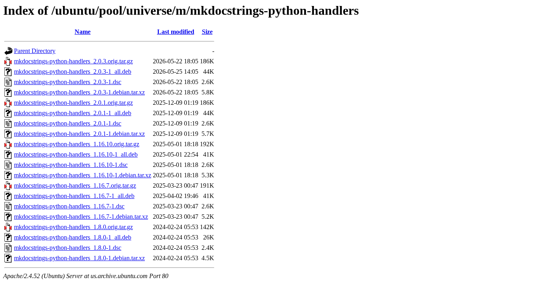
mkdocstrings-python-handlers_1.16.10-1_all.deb (76, 154)
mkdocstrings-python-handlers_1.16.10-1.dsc (71, 164)
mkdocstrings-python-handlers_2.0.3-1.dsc (67, 81)
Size (207, 31)
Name (83, 31)
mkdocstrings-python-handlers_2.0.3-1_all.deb (72, 71)
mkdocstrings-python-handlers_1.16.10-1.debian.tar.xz (82, 175)
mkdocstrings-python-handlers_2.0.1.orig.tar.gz (73, 102)
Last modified (175, 31)
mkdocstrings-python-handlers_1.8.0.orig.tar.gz (73, 227)
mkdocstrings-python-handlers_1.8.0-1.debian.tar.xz (79, 258)
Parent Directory (34, 50)
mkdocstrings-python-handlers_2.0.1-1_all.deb (72, 113)
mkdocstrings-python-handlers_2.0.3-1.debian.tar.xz (79, 92)
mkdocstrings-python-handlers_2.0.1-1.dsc (67, 123)
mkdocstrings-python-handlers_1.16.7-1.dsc (69, 206)
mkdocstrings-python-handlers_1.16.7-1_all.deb (74, 195)
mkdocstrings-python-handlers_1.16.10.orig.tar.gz (76, 144)
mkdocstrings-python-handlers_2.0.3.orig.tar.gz (73, 61)
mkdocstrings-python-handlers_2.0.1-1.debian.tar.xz (79, 133)
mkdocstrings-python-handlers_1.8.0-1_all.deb (72, 237)
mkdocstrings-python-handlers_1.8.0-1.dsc (67, 247)
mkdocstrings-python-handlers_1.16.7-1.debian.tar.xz (81, 216)
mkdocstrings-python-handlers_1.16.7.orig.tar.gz (75, 185)
